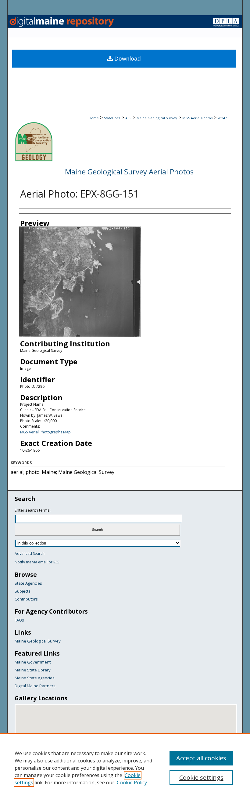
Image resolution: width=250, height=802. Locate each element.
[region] (125, 767)
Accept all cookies (201, 758)
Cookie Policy (132, 782)
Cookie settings (201, 777)
